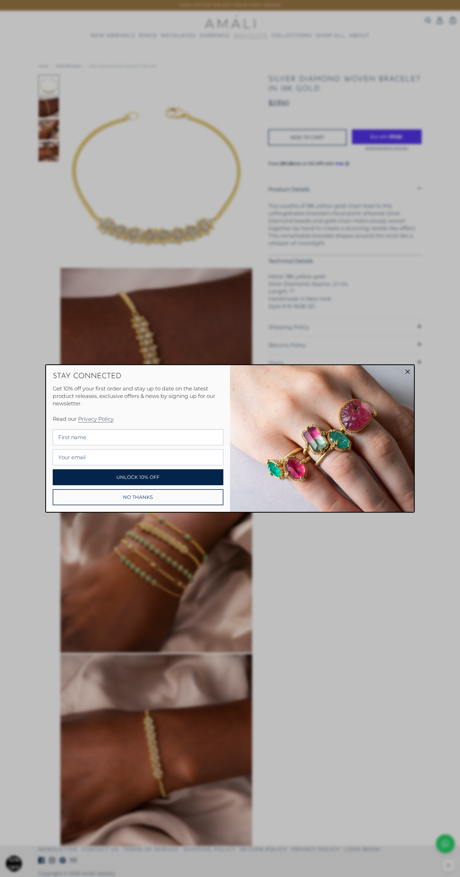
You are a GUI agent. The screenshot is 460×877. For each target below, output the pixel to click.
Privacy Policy (95, 419)
